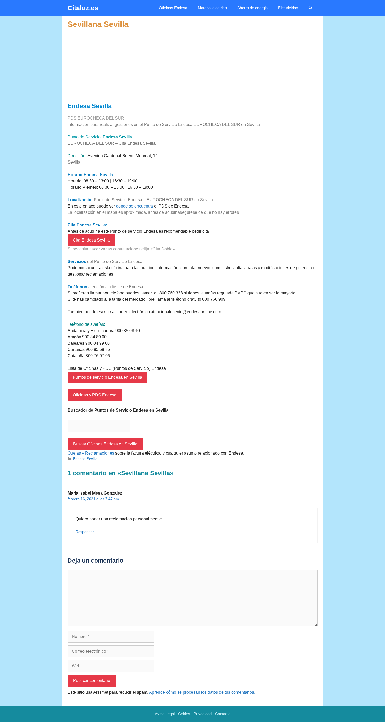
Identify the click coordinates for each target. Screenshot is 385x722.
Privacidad (203, 714)
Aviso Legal (165, 714)
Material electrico (212, 7)
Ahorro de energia (252, 7)
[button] (310, 8)
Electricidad (288, 7)
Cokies (184, 714)
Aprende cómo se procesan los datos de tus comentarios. (202, 692)
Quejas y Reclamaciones (91, 453)
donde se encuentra (134, 206)
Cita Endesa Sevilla (91, 240)
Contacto (222, 714)
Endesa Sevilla (85, 459)
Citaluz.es (83, 8)
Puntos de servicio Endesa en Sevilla (107, 377)
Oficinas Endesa (173, 7)
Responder (85, 532)
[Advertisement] (193, 65)
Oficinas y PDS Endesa (95, 395)
